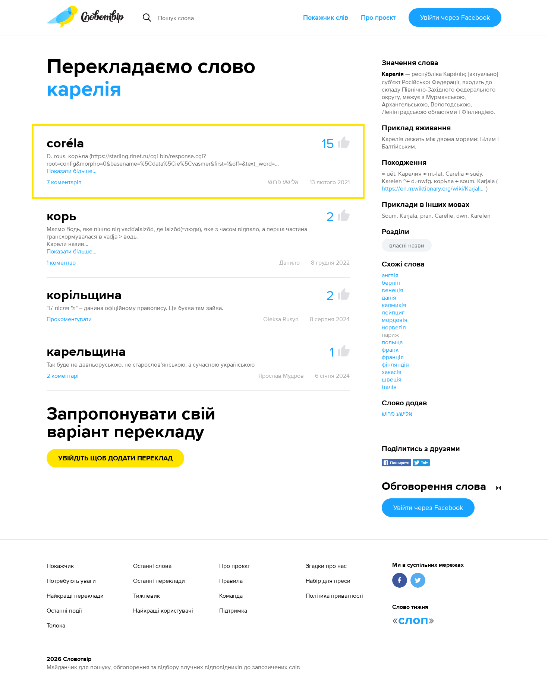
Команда (231, 595)
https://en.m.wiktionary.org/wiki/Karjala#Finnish (434, 188)
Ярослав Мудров (281, 375)
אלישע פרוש (397, 414)
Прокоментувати (69, 319)
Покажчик (60, 565)
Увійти (455, 17)
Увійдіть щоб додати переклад (115, 458)
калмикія (394, 304)
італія (389, 386)
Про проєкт (378, 17)
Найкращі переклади (75, 595)
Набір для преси (328, 580)
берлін (391, 282)
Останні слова (152, 565)
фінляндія (395, 364)
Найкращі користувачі (163, 610)
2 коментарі (63, 375)
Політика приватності (334, 595)
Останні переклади (159, 580)
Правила (231, 580)
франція (393, 357)
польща (392, 342)
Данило (289, 262)
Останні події (64, 610)
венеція (392, 290)
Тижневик (146, 595)
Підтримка (233, 610)
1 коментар (61, 262)
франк (390, 349)
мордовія (394, 319)
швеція (391, 379)
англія (390, 275)
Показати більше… (72, 170)
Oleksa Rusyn (281, 319)
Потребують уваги (71, 580)
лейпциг (393, 312)
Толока (56, 625)
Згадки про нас (326, 565)
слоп (413, 620)
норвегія (394, 327)
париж (390, 334)
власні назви (406, 245)
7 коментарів (64, 182)
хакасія (391, 371)
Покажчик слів (325, 17)
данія (389, 297)
